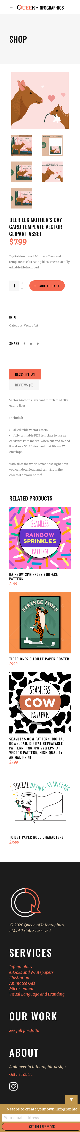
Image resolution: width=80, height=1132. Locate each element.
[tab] (25, 374)
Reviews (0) (24, 384)
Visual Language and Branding (37, 994)
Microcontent (21, 988)
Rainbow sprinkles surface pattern (33, 576)
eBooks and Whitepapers (31, 972)
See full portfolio (24, 1030)
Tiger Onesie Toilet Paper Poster (39, 658)
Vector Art (31, 325)
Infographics (20, 966)
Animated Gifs (22, 983)
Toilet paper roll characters (36, 837)
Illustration (19, 977)
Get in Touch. (21, 1074)
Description (25, 374)
